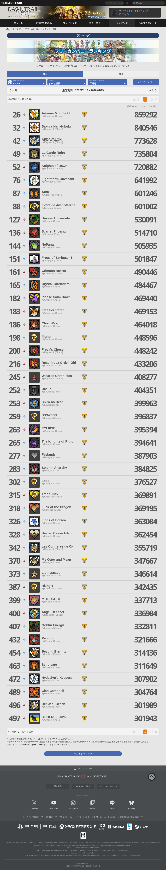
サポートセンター (84, 817)
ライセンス (98, 817)
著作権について (51, 817)
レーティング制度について (33, 817)
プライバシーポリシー (67, 817)
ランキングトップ (83, 754)
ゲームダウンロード (108, 786)
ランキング (16, 29)
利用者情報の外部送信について (131, 817)
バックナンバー (146, 82)
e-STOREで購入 (83, 786)
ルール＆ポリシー (110, 817)
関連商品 (58, 786)
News (35, 809)
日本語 (139, 3)
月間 (121, 74)
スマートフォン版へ (84, 768)
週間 (45, 74)
